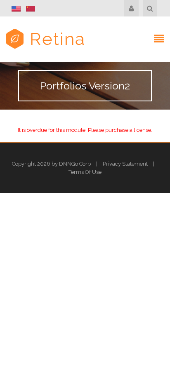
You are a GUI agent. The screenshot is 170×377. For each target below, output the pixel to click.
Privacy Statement (125, 164)
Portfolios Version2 (85, 86)
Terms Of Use (85, 172)
